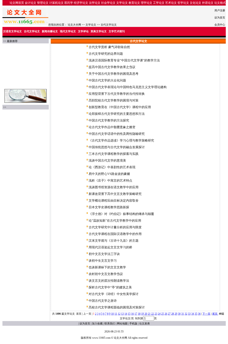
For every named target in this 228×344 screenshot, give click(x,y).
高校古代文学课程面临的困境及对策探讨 (117, 307)
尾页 (215, 313)
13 (122, 313)
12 (119, 313)
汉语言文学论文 (12, 31)
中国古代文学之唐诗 (103, 300)
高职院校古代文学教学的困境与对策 (113, 100)
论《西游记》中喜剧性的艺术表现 (112, 167)
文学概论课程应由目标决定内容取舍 (113, 200)
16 (132, 313)
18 (139, 313)
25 (162, 313)
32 (186, 313)
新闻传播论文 (50, 31)
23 (156, 313)
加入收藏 (97, 323)
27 (169, 313)
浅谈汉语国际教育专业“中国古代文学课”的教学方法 (124, 60)
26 (166, 313)
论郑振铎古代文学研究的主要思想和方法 (117, 113)
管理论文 (43, 2)
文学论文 (122, 2)
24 (159, 313)
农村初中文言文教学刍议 (106, 274)
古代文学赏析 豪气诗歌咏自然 (109, 47)
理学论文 (146, 2)
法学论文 (94, 2)
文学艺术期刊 (117, 31)
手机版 (133, 323)
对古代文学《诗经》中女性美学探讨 (113, 294)
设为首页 (219, 17)
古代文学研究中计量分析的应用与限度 (115, 227)
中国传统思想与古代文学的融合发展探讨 (117, 147)
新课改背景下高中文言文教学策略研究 (115, 194)
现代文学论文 (68, 31)
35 (196, 313)
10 (112, 313)
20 (146, 313)
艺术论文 (171, 2)
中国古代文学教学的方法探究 (109, 120)
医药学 (68, 2)
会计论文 (30, 2)
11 (115, 313)
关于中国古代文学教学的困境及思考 (113, 73)
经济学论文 (81, 2)
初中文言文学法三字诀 (104, 254)
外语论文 (208, 2)
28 (172, 313)
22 (152, 313)
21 (149, 313)
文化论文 (195, 2)
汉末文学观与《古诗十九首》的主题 (113, 240)
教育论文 (134, 2)
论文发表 (144, 323)
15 (129, 313)
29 (176, 313)
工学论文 (159, 2)
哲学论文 (183, 2)
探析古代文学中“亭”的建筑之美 (110, 287)
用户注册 (219, 10)
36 (199, 313)
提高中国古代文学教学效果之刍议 (112, 67)
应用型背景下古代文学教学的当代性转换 (117, 93)
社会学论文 (108, 2)
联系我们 (109, 323)
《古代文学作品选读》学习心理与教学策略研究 (121, 140)
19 (142, 313)
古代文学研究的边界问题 (106, 53)
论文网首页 (17, 2)
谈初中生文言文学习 (103, 260)
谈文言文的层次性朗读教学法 (109, 280)
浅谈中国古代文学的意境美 (107, 160)
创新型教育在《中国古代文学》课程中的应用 (120, 107)
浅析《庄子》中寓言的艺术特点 (110, 180)
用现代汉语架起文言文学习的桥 (110, 247)
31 (182, 313)
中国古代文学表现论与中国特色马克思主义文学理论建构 (128, 87)
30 (179, 313)
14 (125, 313)
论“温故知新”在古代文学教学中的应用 (115, 220)
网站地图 (122, 323)
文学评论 (83, 31)
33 (189, 313)
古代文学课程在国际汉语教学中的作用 (115, 234)
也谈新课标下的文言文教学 (107, 267)
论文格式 (220, 2)
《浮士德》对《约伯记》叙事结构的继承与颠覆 (121, 214)
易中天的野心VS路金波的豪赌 (109, 174)
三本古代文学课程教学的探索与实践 (113, 154)
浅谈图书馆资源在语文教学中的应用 (113, 187)
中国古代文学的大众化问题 (107, 80)
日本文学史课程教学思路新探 (109, 207)
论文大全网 (74, 24)
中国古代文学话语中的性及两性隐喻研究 (117, 134)
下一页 (206, 313)
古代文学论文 (109, 24)
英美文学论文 (99, 31)
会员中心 (219, 24)
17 (135, 313)
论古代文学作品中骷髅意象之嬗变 (112, 127)
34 (192, 313)
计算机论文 (56, 2)
